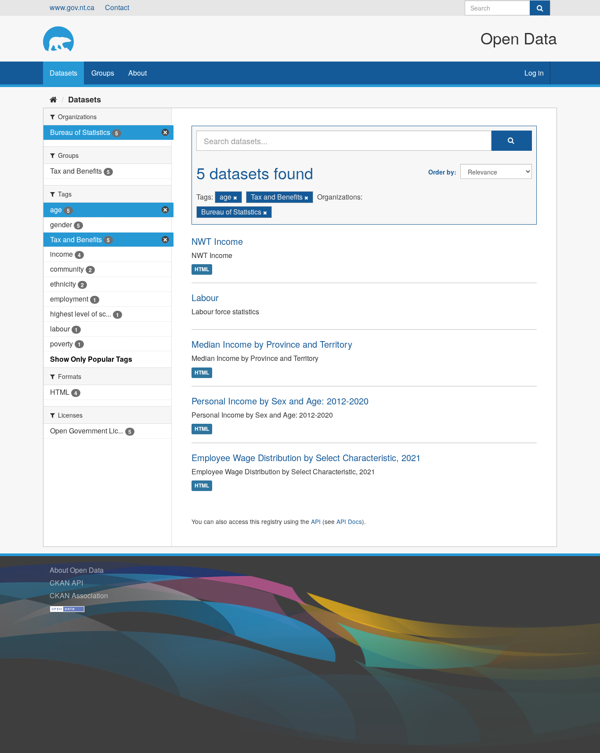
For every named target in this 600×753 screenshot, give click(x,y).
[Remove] (235, 197)
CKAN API (66, 583)
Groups (102, 73)
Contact (117, 7)
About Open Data (77, 570)
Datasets (63, 73)
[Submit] (540, 7)
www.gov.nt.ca (72, 7)
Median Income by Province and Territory (272, 344)
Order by (441, 171)
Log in (534, 73)
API (316, 521)
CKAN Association (79, 595)
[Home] (53, 99)
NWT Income (217, 241)
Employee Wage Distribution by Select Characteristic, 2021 (306, 457)
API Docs (349, 521)
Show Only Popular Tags (91, 359)
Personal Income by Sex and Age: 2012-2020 (280, 400)
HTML (202, 269)
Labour (205, 297)
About (137, 73)
